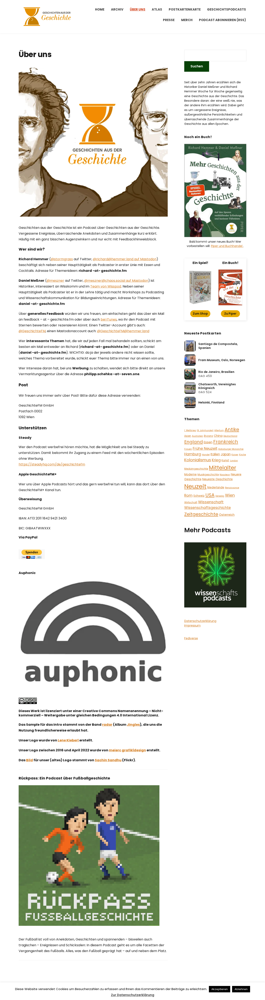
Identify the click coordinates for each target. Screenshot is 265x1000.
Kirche (242, 454)
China (218, 436)
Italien (215, 454)
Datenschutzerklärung (200, 621)
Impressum (192, 625)
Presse (169, 20)
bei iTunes (109, 319)
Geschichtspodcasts (226, 9)
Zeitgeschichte (201, 514)
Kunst (225, 460)
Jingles (133, 724)
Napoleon (225, 474)
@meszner (55, 280)
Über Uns (137, 9)
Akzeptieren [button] (219, 989)
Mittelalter (222, 467)
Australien (197, 436)
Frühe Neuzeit (205, 448)
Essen (208, 442)
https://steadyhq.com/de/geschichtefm (52, 464)
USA (209, 495)
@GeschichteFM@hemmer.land (123, 331)
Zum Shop (200, 313)
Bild (29, 760)
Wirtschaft (190, 502)
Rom (188, 495)
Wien (230, 495)
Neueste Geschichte (217, 479)
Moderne (190, 474)
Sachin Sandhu (108, 760)
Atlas (157, 9)
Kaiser (234, 454)
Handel (206, 454)
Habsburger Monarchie (230, 449)
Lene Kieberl (68, 740)
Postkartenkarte (185, 9)
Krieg (216, 460)
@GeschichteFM (32, 331)
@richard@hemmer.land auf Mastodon (125, 259)
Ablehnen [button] (241, 989)
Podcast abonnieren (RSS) (222, 20)
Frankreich (225, 442)
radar (107, 724)
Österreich (227, 515)
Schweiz (199, 496)
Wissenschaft (211, 502)
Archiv (117, 9)
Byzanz (208, 436)
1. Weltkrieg (190, 430)
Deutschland (230, 436)
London (234, 460)
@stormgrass (62, 259)
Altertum (219, 430)
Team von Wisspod (105, 286)
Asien (187, 436)
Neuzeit (195, 486)
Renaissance (232, 487)
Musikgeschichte (208, 474)
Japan (226, 454)
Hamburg (192, 454)
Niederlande (215, 487)
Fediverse (191, 638)
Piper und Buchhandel (227, 246)
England (193, 442)
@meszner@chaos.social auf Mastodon (116, 280)
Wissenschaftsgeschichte (207, 507)
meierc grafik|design (127, 750)
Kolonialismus (197, 460)
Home (99, 9)
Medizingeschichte (196, 468)
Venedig (219, 496)
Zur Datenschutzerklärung (132, 995)
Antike (232, 429)
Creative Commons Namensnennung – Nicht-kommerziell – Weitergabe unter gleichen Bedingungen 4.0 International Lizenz (91, 713)
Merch (187, 20)
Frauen (188, 449)
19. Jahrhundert (205, 430)
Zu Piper (230, 313)
